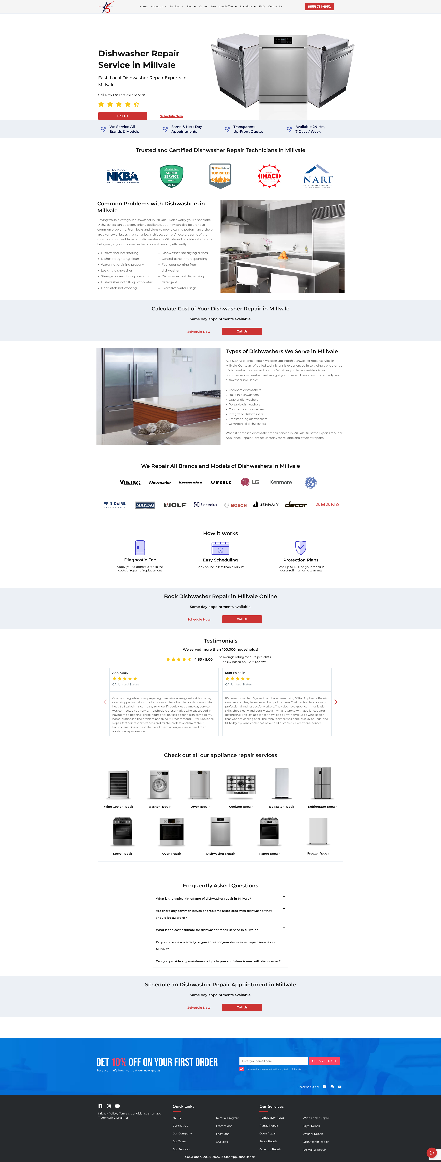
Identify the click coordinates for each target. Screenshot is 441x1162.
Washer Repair (159, 806)
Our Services (181, 1149)
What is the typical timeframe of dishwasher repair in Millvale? (203, 898)
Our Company (182, 1133)
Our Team (179, 1141)
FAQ (262, 6)
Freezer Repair (318, 853)
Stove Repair (122, 853)
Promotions (224, 1126)
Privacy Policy (282, 1069)
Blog (189, 6)
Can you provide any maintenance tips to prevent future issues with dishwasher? (218, 961)
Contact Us (275, 6)
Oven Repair (171, 853)
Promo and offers (222, 6)
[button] (105, 702)
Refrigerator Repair (322, 806)
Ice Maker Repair (281, 806)
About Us (157, 6)
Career (203, 6)
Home (143, 6)
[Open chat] (432, 1153)
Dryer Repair (200, 806)
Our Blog (222, 1141)
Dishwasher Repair (220, 853)
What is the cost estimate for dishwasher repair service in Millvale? (207, 930)
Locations (246, 6)
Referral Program (227, 1118)
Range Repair (269, 853)
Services (175, 6)
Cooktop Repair (241, 806)
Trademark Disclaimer (113, 1117)
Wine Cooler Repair (118, 806)
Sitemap (154, 1113)
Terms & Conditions (132, 1113)
